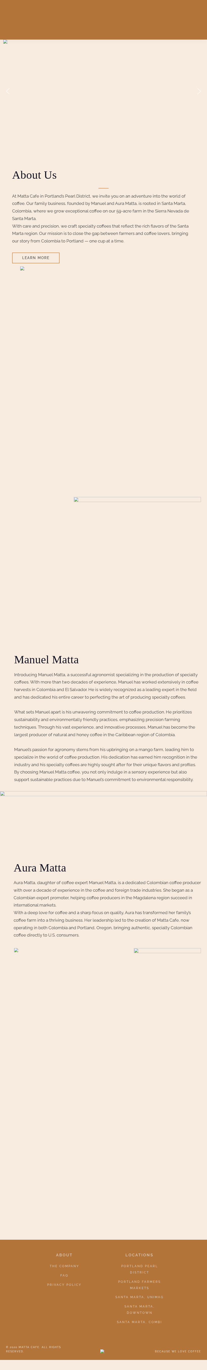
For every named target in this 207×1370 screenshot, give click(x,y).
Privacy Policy (64, 1285)
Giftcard (160, 16)
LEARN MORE (35, 258)
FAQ (64, 1275)
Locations (105, 29)
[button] (8, 91)
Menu (184, 16)
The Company (64, 1266)
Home (68, 16)
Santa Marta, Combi (139, 1322)
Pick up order (127, 16)
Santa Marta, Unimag (139, 1297)
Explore (91, 16)
